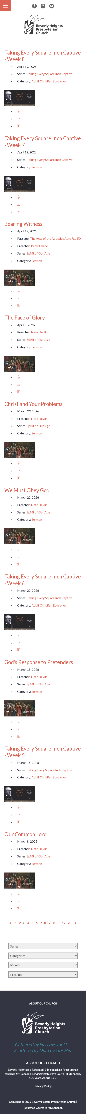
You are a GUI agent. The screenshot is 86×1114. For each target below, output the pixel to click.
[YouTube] (51, 6)
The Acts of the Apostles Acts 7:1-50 (55, 238)
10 (54, 923)
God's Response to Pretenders (38, 662)
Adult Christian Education (49, 81)
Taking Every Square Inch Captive (49, 74)
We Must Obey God (26, 490)
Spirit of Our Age (38, 253)
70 (69, 923)
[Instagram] (43, 6)
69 (63, 923)
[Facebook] (34, 6)
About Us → (49, 1078)
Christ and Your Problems (33, 404)
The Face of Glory (24, 317)
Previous (12, 923)
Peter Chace (39, 246)
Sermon (37, 167)
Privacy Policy (43, 1086)
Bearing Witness (23, 224)
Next (74, 923)
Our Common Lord (25, 834)
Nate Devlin (39, 332)
